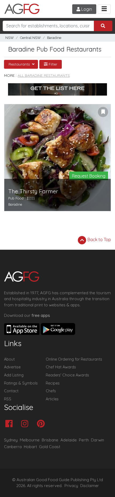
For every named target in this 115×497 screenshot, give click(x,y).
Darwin (97, 439)
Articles (52, 399)
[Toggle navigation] (104, 9)
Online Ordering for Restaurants (74, 359)
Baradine (54, 38)
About (9, 359)
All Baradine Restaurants (44, 75)
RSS (7, 399)
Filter (52, 64)
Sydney (11, 439)
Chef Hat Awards (61, 367)
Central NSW (30, 38)
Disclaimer (89, 485)
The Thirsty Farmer (33, 191)
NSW (9, 38)
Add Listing (14, 375)
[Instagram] (26, 424)
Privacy (71, 485)
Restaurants (20, 64)
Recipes (53, 383)
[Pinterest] (42, 424)
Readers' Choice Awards (67, 375)
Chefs (51, 391)
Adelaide (68, 439)
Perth (84, 439)
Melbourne (30, 439)
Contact (11, 391)
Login (86, 9)
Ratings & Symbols (21, 383)
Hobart (30, 446)
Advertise (12, 367)
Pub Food (16, 198)
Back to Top (98, 239)
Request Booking (88, 176)
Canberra (13, 446)
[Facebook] (10, 424)
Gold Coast (49, 446)
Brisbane (50, 439)
